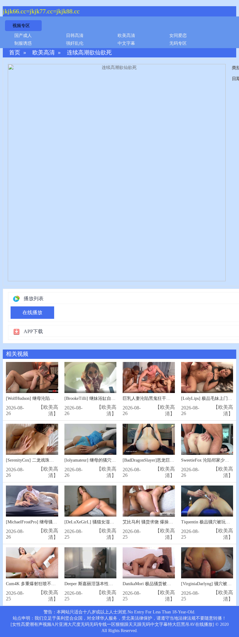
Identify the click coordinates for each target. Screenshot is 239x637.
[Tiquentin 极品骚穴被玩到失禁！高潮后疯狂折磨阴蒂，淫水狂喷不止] (207, 501)
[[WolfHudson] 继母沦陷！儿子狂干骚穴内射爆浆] (32, 377)
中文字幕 (126, 43)
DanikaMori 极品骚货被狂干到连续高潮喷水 (164, 583)
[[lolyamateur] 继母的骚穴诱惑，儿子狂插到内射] (90, 439)
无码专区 (178, 43)
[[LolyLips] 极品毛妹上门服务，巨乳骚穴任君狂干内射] (207, 377)
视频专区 (21, 25)
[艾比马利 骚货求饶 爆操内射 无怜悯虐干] (149, 501)
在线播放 (32, 312)
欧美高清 (126, 35)
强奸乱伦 (74, 43)
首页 (14, 53)
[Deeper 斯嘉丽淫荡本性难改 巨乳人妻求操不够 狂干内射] (90, 563)
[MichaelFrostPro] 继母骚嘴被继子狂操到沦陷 (49, 522)
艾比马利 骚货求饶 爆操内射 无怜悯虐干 (161, 522)
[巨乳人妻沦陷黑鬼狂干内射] (149, 377)
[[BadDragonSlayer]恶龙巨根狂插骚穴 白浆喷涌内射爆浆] (149, 439)
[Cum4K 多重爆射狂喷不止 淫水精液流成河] (32, 563)
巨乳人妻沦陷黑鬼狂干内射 (149, 398)
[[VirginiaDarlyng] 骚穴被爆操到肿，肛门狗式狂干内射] (207, 563)
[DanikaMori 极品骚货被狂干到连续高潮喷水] (149, 563)
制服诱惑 (23, 43)
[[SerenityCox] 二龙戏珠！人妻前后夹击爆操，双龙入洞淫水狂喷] (32, 439)
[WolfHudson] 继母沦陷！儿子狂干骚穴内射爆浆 (52, 398)
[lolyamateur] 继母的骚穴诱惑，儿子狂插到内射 (109, 460)
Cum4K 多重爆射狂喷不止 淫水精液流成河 (46, 583)
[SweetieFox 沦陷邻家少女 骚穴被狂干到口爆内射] (207, 439)
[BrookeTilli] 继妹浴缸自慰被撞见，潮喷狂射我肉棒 (113, 398)
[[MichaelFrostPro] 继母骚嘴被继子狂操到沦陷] (32, 501)
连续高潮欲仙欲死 (89, 53)
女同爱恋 (178, 35)
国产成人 (23, 35)
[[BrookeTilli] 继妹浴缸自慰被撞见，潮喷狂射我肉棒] (90, 377)
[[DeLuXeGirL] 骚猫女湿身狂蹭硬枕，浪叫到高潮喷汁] (90, 501)
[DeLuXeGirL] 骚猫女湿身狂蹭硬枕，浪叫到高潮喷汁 (115, 522)
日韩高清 (74, 35)
